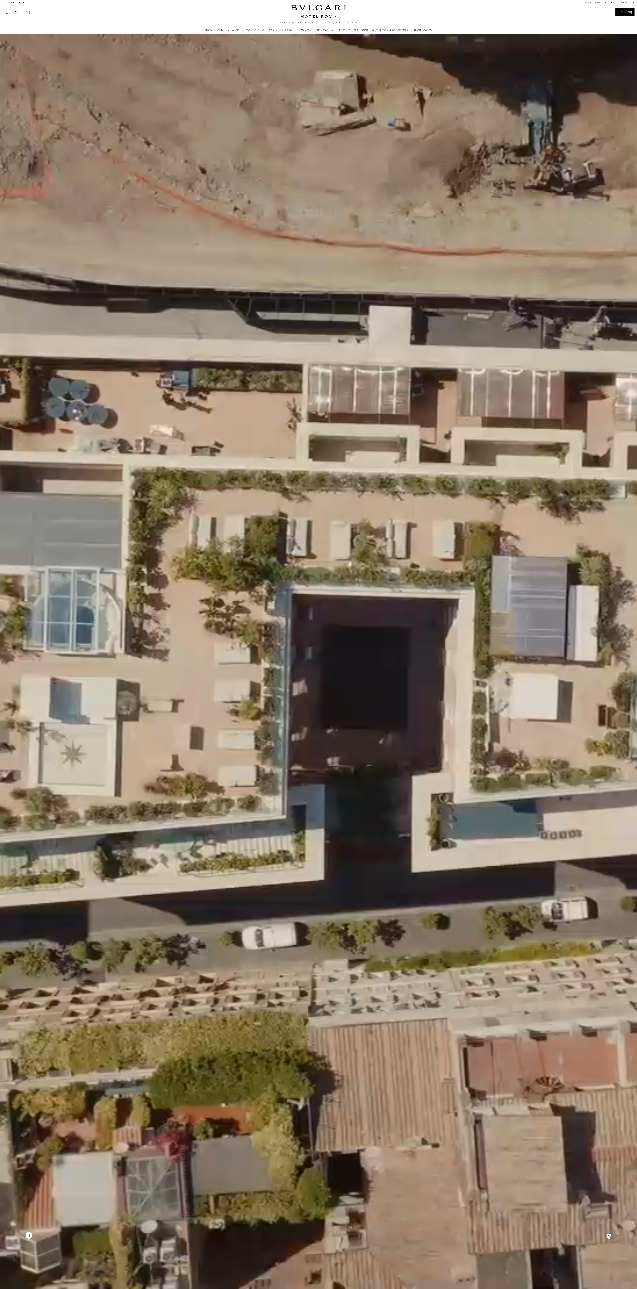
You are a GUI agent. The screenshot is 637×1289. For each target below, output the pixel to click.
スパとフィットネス (253, 30)
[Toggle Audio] (608, 1236)
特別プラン (321, 30)
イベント (273, 30)
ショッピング (289, 30)
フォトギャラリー (340, 30)
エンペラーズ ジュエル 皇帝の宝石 (390, 30)
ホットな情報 (361, 30)
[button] (597, 2)
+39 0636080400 (346, 22)
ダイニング (233, 30)
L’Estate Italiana (422, 30)
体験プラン (306, 30)
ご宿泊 (219, 30)
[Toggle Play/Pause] (29, 1235)
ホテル (208, 30)
